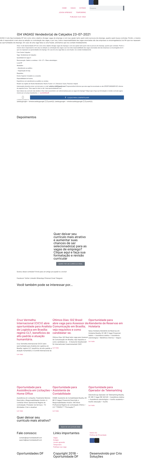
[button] (70, 226)
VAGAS (73, 8)
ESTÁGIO (82, 8)
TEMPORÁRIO (81, 12)
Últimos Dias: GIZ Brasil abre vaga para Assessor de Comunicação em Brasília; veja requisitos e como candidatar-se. (70, 326)
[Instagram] (96, 2)
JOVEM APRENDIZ (65, 12)
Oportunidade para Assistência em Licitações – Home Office (34, 390)
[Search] (123, 8)
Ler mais (20, 354)
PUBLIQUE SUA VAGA (78, 17)
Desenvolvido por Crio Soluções (106, 455)
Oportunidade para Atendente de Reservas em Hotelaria (105, 323)
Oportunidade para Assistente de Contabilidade (65, 390)
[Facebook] (91, 2)
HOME (64, 8)
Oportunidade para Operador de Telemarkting (105, 389)
